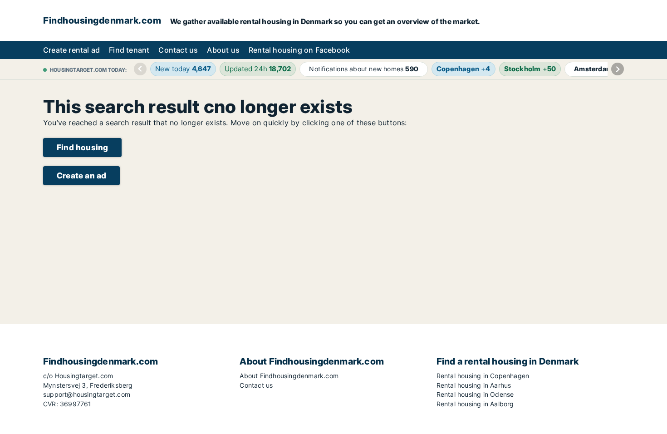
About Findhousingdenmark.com (289, 376)
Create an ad (81, 175)
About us (223, 49)
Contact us (178, 49)
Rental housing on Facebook (299, 49)
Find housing (82, 147)
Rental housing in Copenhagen (483, 376)
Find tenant (129, 49)
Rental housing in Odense (475, 394)
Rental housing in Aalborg (475, 404)
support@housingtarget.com (86, 394)
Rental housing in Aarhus (473, 385)
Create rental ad (71, 49)
